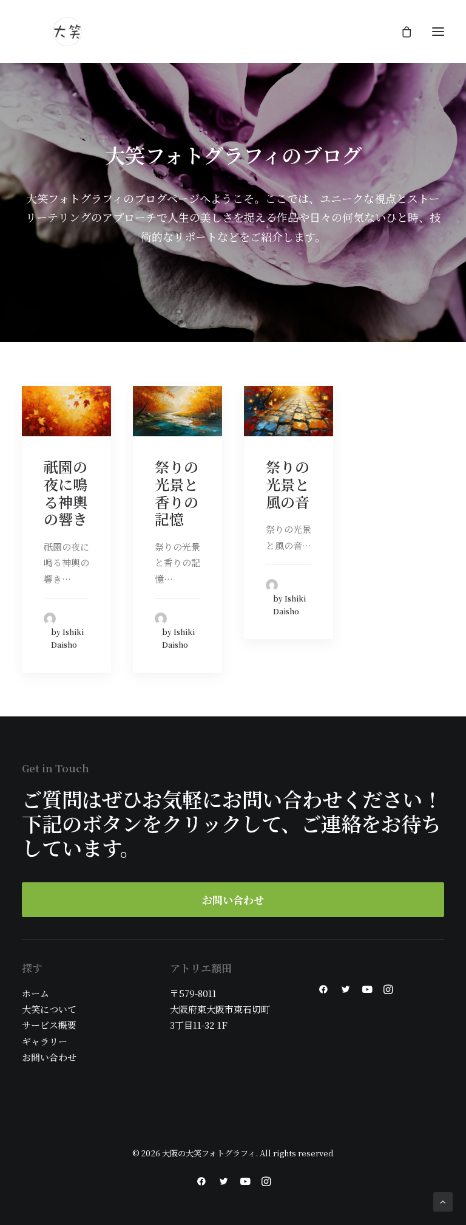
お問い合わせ (49, 1057)
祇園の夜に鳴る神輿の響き (65, 492)
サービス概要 (49, 1024)
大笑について (49, 1009)
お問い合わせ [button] (233, 899)
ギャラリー (44, 1041)
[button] (438, 31)
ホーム (35, 993)
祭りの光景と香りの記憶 (176, 492)
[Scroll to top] (443, 1200)
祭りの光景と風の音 (287, 484)
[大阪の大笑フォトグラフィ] (67, 31)
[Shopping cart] (401, 31)
